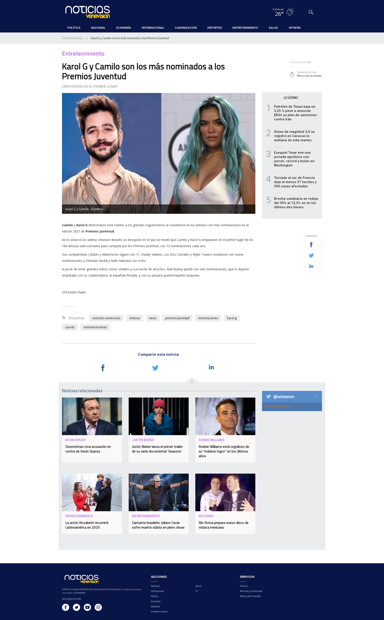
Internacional (157, 591)
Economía (155, 601)
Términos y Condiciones (251, 591)
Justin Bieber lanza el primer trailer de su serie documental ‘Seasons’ (157, 449)
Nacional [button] (98, 27)
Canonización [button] (186, 27)
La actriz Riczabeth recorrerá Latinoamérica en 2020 (86, 525)
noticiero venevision (106, 318)
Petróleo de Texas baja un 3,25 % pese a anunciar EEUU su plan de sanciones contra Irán (295, 113)
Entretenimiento (72, 38)
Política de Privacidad (250, 596)
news (152, 318)
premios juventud (177, 318)
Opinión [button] (294, 27)
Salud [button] (273, 27)
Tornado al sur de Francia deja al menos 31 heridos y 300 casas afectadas (295, 182)
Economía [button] (123, 27)
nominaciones (208, 318)
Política (154, 596)
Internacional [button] (153, 27)
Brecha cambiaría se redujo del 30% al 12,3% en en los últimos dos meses (296, 203)
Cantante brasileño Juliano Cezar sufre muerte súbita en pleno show (158, 525)
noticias (134, 318)
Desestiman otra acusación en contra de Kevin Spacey (88, 449)
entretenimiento (95, 327)
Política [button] (73, 27)
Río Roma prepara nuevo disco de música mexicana (223, 525)
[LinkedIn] (311, 266)
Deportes (155, 606)
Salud (198, 586)
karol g (232, 318)
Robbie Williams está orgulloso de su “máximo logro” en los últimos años (224, 451)
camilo (70, 327)
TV (196, 591)
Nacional (155, 586)
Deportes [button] (214, 27)
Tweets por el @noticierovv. (277, 406)
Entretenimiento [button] (245, 27)
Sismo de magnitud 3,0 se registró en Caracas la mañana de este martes (294, 136)
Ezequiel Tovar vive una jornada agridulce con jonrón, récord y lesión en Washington (294, 159)
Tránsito (244, 586)
